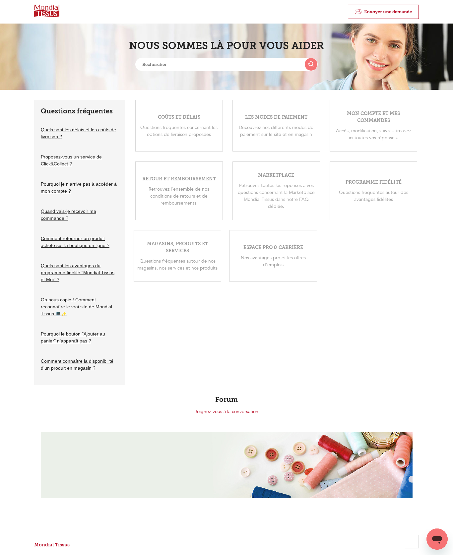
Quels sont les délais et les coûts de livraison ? (78, 133)
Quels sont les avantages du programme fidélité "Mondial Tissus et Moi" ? (77, 272)
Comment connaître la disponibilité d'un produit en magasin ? (77, 364)
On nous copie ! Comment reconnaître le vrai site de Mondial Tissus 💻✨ (76, 306)
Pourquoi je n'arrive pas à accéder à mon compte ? (79, 187)
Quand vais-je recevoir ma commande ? (68, 215)
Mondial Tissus (52, 545)
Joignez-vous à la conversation (226, 411)
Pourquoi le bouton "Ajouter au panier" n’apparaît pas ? (73, 337)
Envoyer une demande (388, 11)
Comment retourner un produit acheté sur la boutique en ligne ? (75, 242)
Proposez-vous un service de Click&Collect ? (71, 160)
